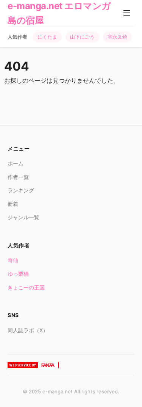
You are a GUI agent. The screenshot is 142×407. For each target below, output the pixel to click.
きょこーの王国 (26, 287)
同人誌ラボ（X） (28, 330)
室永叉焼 (117, 37)
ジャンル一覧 (23, 217)
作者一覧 (18, 177)
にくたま (47, 37)
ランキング (21, 190)
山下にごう (82, 37)
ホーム (15, 163)
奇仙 (13, 260)
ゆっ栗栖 (18, 273)
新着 (13, 204)
